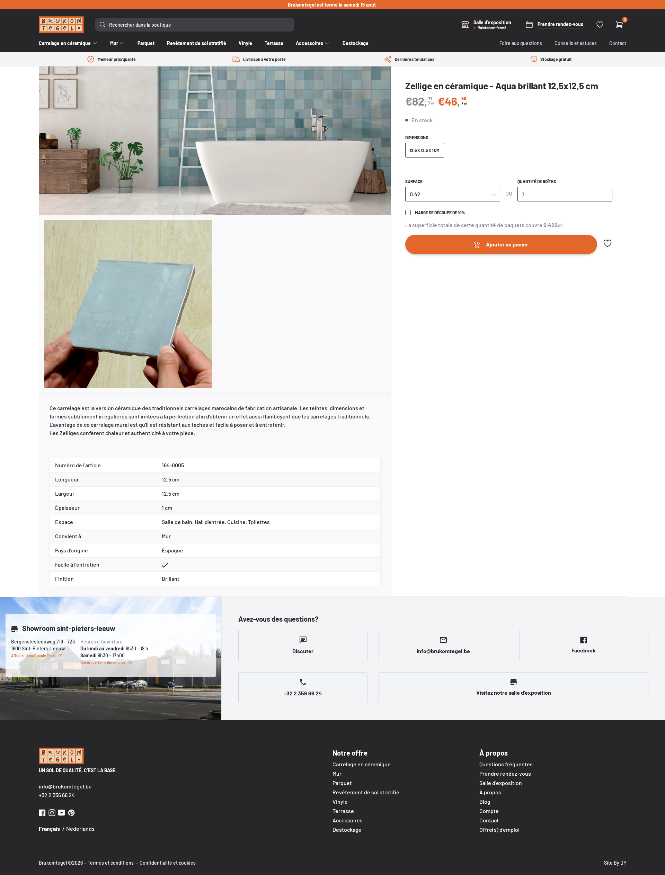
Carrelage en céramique (361, 764)
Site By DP (615, 863)
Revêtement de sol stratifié (365, 792)
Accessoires (347, 820)
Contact (617, 43)
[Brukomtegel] (61, 24)
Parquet (342, 782)
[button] (607, 243)
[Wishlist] (600, 24)
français (49, 828)
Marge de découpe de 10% (440, 212)
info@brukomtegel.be (65, 786)
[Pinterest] (71, 812)
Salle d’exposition (500, 782)
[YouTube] (61, 812)
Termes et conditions (111, 863)
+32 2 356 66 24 (57, 795)
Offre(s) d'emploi (499, 829)
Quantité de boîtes (536, 181)
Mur (337, 773)
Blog (484, 801)
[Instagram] (51, 812)
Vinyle (340, 801)
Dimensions (416, 137)
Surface (414, 181)
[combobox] (194, 24)
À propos (490, 792)
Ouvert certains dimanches (102, 662)
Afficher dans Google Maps (33, 655)
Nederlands (80, 828)
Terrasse (343, 811)
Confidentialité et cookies (168, 863)
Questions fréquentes (506, 764)
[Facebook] (42, 812)
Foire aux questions (520, 43)
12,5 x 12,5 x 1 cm (425, 150)
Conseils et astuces (576, 43)
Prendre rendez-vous (505, 773)
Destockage (347, 829)
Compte (489, 811)
